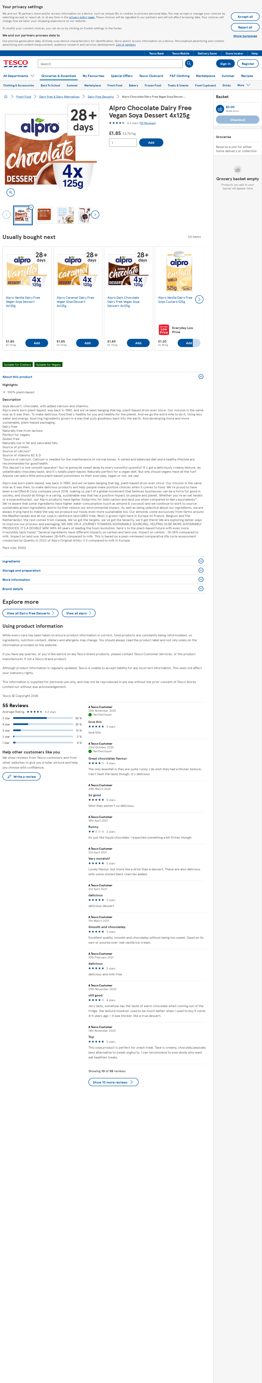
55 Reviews (147, 123)
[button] (156, 53)
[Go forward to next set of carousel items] (199, 299)
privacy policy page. (82, 17)
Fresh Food (23, 96)
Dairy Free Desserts (101, 96)
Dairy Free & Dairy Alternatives (59, 96)
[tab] (23, 215)
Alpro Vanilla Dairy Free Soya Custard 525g (175, 299)
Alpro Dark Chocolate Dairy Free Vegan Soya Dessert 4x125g (123, 301)
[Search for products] (189, 63)
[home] (5, 96)
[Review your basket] (220, 109)
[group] (27, 299)
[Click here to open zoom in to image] (11, 192)
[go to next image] (95, 214)
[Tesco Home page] (15, 63)
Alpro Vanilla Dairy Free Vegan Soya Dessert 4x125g (23, 301)
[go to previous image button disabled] (6, 214)
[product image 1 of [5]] (50, 152)
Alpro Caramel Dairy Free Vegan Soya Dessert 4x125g (75, 301)
